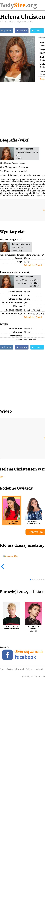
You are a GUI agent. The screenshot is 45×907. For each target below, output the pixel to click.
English (23, 676)
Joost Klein (11, 627)
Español (37, 676)
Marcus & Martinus (33, 627)
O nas (2, 669)
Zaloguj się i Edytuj (33, 265)
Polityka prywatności (34, 669)
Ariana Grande (11, 522)
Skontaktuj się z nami (15, 669)
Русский (30, 676)
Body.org (18, 5)
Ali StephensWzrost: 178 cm (33, 522)
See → (3, 477)
